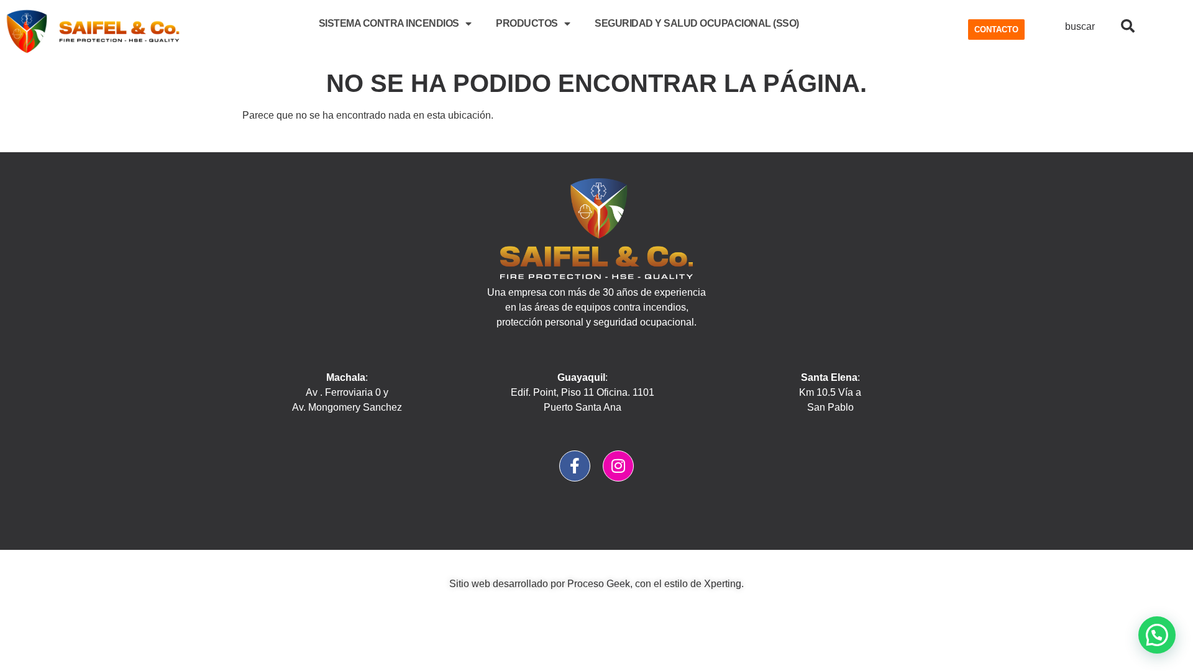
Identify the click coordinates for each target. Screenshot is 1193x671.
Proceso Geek (598, 583)
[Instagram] (618, 466)
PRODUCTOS (527, 23)
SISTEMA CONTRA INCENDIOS (389, 23)
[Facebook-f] (574, 466)
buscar (1080, 26)
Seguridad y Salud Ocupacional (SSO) (697, 23)
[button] (1157, 635)
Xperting (722, 583)
